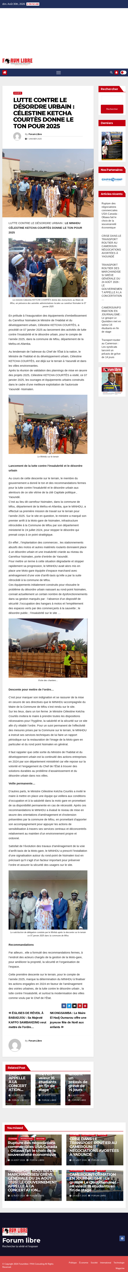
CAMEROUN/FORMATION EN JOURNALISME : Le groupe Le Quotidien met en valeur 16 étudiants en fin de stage (92, 1182)
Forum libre (21, 1240)
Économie (13, 1139)
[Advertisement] (64, 35)
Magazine (40, 1139)
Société (17, 93)
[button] (111, 72)
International (27, 1139)
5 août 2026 (77, 1095)
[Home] (4, 72)
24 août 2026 (18, 1160)
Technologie (119, 1263)
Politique (73, 1263)
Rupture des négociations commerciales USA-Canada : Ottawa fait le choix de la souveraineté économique (32, 1148)
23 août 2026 (79, 1160)
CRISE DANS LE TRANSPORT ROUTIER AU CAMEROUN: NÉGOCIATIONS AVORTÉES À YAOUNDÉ (111, 246)
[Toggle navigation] (58, 72)
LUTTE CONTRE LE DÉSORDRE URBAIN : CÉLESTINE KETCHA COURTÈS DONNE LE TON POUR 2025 (43, 113)
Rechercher (109, 89)
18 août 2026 (49, 1095)
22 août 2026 (19, 1095)
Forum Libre (35, 134)
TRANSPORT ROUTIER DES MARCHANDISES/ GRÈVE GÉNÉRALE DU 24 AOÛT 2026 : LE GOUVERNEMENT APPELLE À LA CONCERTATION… (112, 282)
